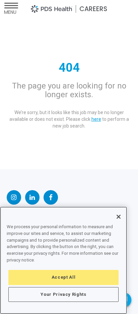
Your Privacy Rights (63, 294)
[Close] (118, 216)
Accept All (64, 277)
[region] (63, 260)
